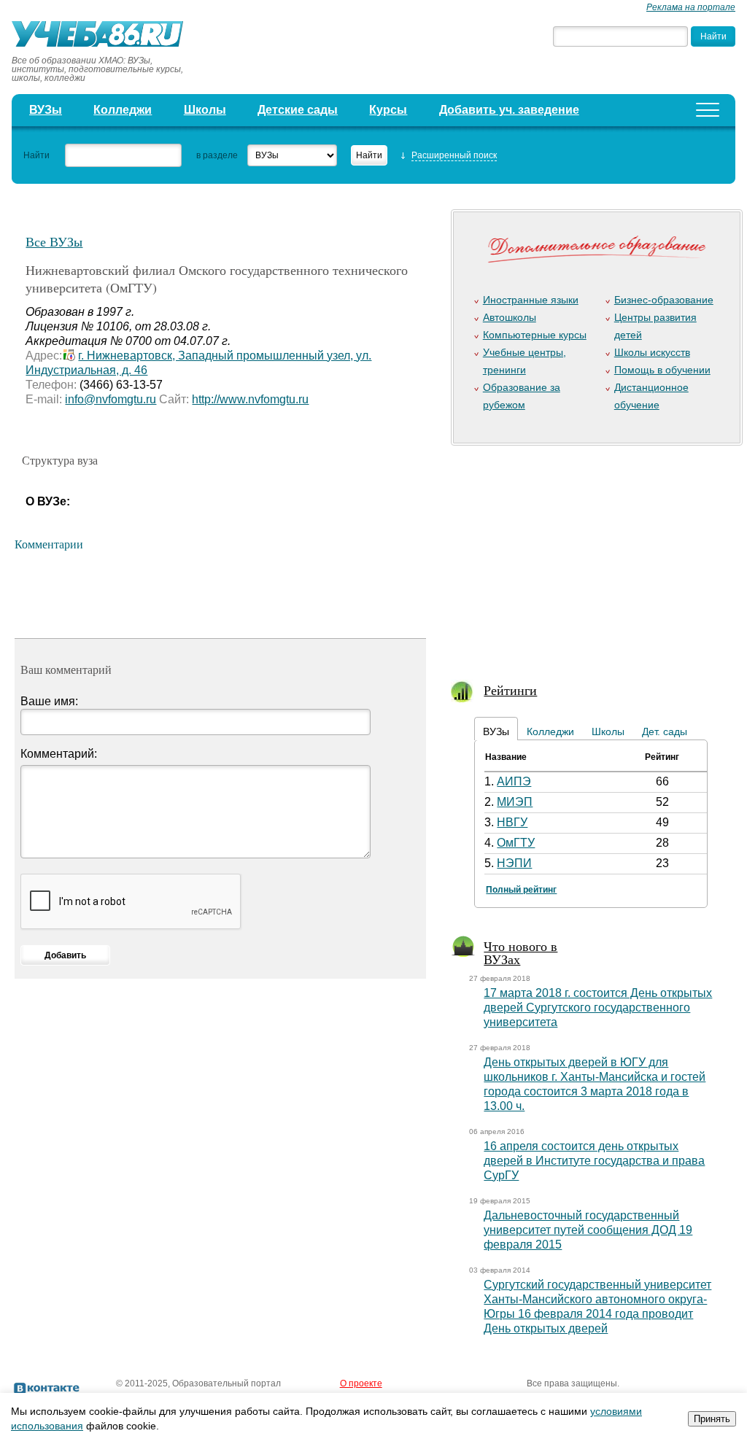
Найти (36, 155)
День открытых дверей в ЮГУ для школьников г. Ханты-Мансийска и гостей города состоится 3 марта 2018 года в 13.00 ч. (594, 1084)
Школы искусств (652, 352)
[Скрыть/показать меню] (708, 110)
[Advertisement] (593, 553)
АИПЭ (514, 781)
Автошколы (509, 317)
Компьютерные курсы (535, 335)
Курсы (388, 110)
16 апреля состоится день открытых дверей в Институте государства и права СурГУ (594, 1160)
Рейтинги (510, 690)
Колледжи (122, 110)
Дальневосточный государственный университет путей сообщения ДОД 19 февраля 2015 (588, 1230)
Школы (205, 110)
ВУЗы (45, 110)
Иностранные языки (530, 300)
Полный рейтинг (521, 890)
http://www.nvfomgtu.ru (250, 399)
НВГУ (512, 822)
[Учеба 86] (103, 35)
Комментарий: (58, 754)
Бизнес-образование (663, 300)
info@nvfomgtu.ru (110, 399)
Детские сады (298, 110)
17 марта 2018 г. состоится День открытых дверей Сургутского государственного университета (598, 1007)
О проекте (361, 1383)
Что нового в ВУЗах (520, 952)
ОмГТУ (516, 842)
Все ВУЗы (54, 241)
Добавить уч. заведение (509, 110)
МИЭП (515, 802)
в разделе (217, 155)
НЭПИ (514, 863)
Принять (712, 1418)
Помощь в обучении (662, 370)
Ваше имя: (49, 701)
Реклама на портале (690, 7)
